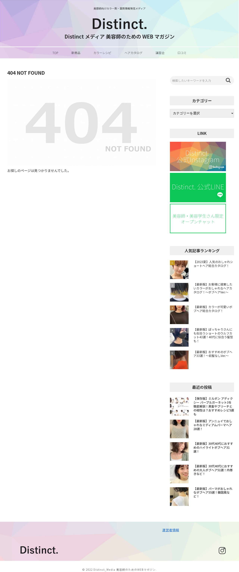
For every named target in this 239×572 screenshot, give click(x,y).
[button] (228, 80)
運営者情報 (170, 529)
